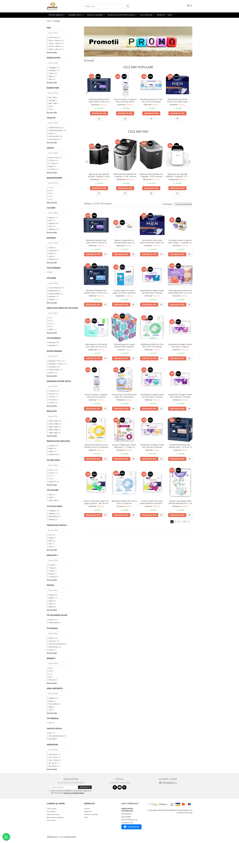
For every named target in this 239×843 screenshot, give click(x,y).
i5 (49, 476)
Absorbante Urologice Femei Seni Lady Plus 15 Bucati (180, 395)
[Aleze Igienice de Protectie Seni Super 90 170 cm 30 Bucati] (96, 327)
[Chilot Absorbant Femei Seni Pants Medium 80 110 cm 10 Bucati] (180, 275)
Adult (51, 166)
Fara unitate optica (56, 736)
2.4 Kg (51, 571)
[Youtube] (119, 787)
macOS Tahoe (54, 369)
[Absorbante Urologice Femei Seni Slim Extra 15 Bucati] (152, 379)
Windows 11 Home (56, 364)
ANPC (86, 817)
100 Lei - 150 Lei (54, 43)
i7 (49, 479)
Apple (51, 451)
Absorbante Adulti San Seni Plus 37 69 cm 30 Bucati (152, 345)
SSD (50, 494)
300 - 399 (52, 97)
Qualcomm (53, 454)
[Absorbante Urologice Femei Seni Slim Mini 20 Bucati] (152, 429)
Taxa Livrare (51, 820)
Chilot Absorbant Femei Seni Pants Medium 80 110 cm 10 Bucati (180, 291)
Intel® (51, 445)
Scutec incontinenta (56, 644)
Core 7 (51, 470)
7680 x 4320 (53, 433)
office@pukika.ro (169, 782)
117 (184, 521)
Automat (52, 641)
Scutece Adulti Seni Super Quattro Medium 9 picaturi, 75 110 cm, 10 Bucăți (152, 502)
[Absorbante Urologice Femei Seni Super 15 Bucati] (180, 327)
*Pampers (52, 70)
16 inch (51, 394)
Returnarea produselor (55, 817)
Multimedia (53, 516)
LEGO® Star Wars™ (56, 130)
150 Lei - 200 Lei (54, 46)
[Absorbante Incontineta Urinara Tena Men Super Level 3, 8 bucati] (177, 85)
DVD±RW (52, 739)
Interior (52, 299)
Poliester (52, 259)
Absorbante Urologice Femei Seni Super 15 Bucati (180, 345)
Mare (51, 701)
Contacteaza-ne (133, 827)
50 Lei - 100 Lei (54, 40)
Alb (50, 226)
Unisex (51, 595)
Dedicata (52, 513)
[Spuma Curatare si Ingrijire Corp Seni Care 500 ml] (125, 85)
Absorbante (53, 647)
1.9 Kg (51, 568)
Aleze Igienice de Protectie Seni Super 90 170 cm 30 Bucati (96, 345)
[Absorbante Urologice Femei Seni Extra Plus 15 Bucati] (152, 275)
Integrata (52, 510)
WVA (50, 541)
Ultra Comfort (54, 136)
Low (50, 710)
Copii (51, 601)
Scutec (51, 638)
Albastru (52, 229)
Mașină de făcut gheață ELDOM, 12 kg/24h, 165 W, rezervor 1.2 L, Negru (99, 175)
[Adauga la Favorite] (99, 119)
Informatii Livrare (53, 814)
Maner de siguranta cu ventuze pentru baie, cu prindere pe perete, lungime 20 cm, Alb (124, 241)
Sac (50, 723)
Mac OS (52, 372)
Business (52, 296)
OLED (51, 538)
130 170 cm (53, 754)
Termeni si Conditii (91, 814)
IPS (50, 535)
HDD (50, 497)
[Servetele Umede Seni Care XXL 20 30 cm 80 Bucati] (151, 85)
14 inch (51, 397)
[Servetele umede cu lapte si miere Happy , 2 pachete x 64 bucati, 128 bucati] (180, 225)
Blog (170, 15)
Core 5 (51, 473)
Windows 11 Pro (55, 361)
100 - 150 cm (53, 760)
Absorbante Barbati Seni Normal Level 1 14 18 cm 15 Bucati (180, 446)
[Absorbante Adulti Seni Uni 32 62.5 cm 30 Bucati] (124, 483)
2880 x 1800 (53, 430)
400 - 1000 (52, 103)
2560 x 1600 (53, 427)
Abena (51, 76)
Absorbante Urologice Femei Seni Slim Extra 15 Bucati (152, 395)
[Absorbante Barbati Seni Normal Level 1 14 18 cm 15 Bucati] (180, 429)
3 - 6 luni (52, 169)
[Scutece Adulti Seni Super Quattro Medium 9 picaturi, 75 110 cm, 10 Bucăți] (152, 483)
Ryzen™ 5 (52, 481)
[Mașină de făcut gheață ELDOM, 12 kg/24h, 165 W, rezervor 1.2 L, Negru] (99, 154)
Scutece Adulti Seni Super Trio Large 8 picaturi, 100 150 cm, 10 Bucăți (96, 502)
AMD (51, 448)
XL (50, 677)
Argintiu (52, 223)
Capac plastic (54, 622)
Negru (51, 217)
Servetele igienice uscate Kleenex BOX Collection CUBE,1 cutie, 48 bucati (124, 345)
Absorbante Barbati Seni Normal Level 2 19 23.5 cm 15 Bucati (96, 291)
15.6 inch (52, 391)
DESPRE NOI (89, 803)
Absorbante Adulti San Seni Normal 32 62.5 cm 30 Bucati (96, 446)
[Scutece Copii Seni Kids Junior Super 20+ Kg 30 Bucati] (124, 379)
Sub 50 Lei (52, 37)
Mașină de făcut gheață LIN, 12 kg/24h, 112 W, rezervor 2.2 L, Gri (151, 175)
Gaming (52, 345)
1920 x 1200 (53, 421)
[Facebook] (115, 787)
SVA (50, 547)
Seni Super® (53, 139)
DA (50, 272)
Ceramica (52, 250)
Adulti (51, 598)
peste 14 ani (53, 157)
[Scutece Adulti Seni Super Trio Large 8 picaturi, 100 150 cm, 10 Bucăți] (96, 483)
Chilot (51, 650)
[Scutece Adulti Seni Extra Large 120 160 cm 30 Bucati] (124, 275)
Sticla (51, 247)
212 (50, 109)
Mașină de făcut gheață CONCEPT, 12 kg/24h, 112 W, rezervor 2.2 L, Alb (177, 175)
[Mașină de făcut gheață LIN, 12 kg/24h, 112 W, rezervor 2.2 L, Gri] (151, 154)
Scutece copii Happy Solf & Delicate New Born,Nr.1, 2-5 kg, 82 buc (180, 502)
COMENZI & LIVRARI (56, 803)
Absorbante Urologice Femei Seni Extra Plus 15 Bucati (152, 291)
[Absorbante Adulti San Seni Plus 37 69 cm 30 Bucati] (152, 327)
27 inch (51, 402)
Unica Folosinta (54, 288)
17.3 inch (52, 400)
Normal (52, 619)
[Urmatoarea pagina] (188, 521)
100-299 (52, 100)
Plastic (51, 253)
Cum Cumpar (52, 808)
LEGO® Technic (54, 127)
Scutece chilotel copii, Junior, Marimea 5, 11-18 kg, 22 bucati (124, 446)
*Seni (51, 73)
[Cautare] (128, 6)
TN (50, 544)
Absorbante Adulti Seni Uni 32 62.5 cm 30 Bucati (124, 502)
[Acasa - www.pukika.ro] (59, 6)
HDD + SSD (53, 500)
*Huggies (52, 67)
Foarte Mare (53, 704)
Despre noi (88, 811)
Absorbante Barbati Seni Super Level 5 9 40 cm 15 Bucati (99, 100)
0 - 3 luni (52, 163)
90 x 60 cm (53, 766)
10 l (50, 671)
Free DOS (52, 367)
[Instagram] (124, 787)
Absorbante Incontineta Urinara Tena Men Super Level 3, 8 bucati (177, 100)
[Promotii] (138, 41)
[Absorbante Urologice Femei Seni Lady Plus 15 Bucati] (180, 379)
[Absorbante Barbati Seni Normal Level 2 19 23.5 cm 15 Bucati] (96, 275)
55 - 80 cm (52, 763)
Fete (50, 604)
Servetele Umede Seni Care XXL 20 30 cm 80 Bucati (151, 100)
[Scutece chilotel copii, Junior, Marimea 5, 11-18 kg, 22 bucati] (124, 429)
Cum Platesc (51, 811)
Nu (50, 733)
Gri (50, 220)
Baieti (51, 607)
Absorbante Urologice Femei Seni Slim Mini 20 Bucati (152, 446)
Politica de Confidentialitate (74, 793)
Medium (52, 698)
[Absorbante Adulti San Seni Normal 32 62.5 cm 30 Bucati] (96, 429)
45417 (51, 329)
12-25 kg (52, 576)
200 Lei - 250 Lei (54, 49)
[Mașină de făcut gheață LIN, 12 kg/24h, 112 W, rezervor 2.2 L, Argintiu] (125, 154)
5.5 (50, 323)
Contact (87, 808)
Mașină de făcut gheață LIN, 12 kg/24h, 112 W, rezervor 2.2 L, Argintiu (125, 175)
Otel (50, 256)
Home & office (54, 294)
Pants (51, 133)
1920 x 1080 (53, 424)
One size (52, 680)
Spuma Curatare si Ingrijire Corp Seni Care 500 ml (125, 100)
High (50, 707)
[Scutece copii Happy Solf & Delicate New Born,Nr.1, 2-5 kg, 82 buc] (180, 483)
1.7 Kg (51, 565)
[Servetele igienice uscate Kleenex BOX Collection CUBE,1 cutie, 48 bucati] (124, 327)
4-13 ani (52, 160)
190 (50, 106)
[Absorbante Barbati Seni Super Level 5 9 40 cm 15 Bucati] (99, 85)
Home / (50, 21)
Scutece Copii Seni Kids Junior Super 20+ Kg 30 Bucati (124, 395)
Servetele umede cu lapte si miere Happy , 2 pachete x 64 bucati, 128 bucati (180, 241)
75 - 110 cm (53, 757)
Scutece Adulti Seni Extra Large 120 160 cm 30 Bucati (124, 291)
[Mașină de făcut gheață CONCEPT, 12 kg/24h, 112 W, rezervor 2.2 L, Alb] (177, 154)
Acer (50, 79)
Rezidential (53, 291)
